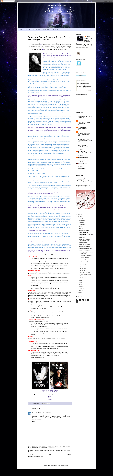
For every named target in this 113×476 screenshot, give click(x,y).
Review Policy (37, 29)
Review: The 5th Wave (83, 277)
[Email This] (42, 403)
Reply (33, 421)
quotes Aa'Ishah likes (82, 80)
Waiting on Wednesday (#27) (84, 250)
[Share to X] (45, 403)
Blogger (66, 465)
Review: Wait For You (83, 232)
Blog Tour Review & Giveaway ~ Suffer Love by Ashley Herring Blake (84, 134)
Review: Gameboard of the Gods (85, 248)
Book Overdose (81, 151)
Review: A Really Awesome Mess (85, 259)
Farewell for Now (81, 165)
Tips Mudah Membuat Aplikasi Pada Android (85, 141)
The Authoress (88, 186)
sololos (58, 465)
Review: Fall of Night (83, 242)
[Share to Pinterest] (49, 403)
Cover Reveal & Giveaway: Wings (85, 255)
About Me (27, 29)
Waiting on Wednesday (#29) (84, 230)
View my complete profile (81, 49)
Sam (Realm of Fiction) (37, 413)
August (80, 226)
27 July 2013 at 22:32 (47, 412)
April (80, 284)
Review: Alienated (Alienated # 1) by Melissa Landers (84, 153)
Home (20, 29)
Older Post (69, 454)
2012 (79, 292)
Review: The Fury (82, 237)
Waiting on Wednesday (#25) (84, 272)
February (81, 288)
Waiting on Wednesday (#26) (84, 261)
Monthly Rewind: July (82, 128)
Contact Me (55, 29)
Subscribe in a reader (80, 69)
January (80, 290)
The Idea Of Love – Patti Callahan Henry (84, 147)
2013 (79, 216)
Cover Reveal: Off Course (84, 257)
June (80, 280)
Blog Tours (46, 29)
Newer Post (31, 454)
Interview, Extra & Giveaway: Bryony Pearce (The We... (84, 240)
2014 (79, 214)
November (81, 220)
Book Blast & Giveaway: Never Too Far (85, 275)
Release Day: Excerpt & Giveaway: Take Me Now (86, 252)
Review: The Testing (83, 268)
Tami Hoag (87, 87)
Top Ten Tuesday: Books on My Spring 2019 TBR (84, 123)
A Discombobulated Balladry (84, 139)
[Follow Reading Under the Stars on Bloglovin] (81, 76)
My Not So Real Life (82, 115)
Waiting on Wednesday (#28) (84, 246)
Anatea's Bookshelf (82, 132)
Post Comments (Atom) (38, 456)
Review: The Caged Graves (84, 270)
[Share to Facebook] (47, 403)
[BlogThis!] (44, 403)
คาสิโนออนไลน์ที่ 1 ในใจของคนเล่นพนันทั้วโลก (84, 117)
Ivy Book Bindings (82, 127)
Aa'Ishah (88, 36)
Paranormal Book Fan (82, 163)
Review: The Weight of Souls (84, 244)
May (80, 282)
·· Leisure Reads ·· (82, 145)
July (80, 228)
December (81, 218)
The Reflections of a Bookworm (84, 171)
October (80, 222)
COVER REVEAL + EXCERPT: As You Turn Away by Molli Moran (85, 159)
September (81, 224)
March (80, 286)
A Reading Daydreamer (83, 157)
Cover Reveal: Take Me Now (84, 263)
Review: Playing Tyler (83, 266)
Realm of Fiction (81, 168)
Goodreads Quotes (89, 90)
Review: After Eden (83, 264)
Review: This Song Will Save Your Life (86, 234)
